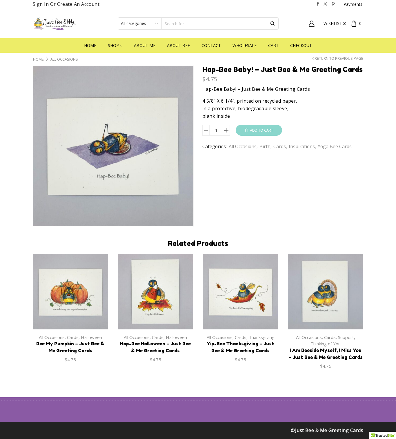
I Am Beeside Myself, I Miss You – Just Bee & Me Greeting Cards (325, 353)
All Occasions (64, 59)
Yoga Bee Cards (335, 146)
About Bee (178, 45)
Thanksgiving (262, 337)
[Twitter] (325, 4)
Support (346, 337)
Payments (353, 4)
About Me (144, 45)
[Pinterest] (333, 4)
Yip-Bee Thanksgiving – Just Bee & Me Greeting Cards (240, 347)
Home (90, 45)
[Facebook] (318, 4)
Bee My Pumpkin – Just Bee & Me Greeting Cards (70, 347)
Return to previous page (339, 58)
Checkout (301, 45)
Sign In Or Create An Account (66, 4)
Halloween (91, 337)
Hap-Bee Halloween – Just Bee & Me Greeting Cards (155, 347)
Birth (264, 146)
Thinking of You (325, 344)
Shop (113, 45)
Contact (211, 45)
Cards (279, 146)
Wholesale (244, 45)
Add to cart (261, 130)
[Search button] (272, 23)
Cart (273, 45)
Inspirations (302, 146)
